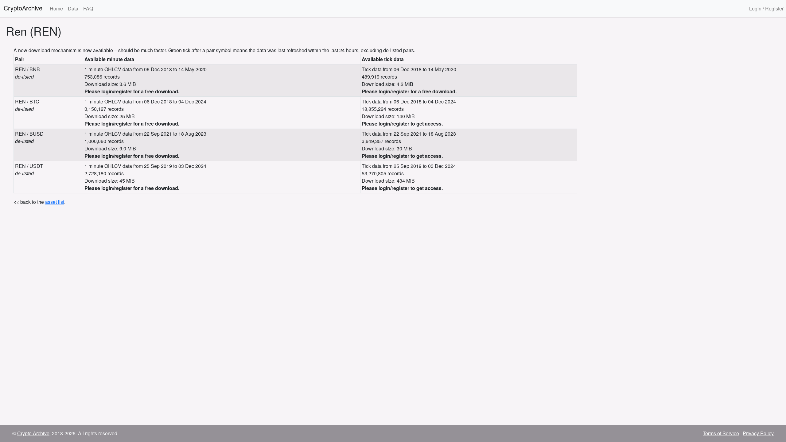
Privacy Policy (758, 433)
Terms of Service (721, 433)
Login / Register (766, 8)
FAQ (88, 8)
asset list (54, 201)
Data (73, 8)
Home (56, 8)
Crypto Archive (33, 433)
